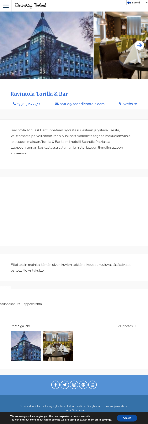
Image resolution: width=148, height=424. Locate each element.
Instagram (74, 386)
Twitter (65, 386)
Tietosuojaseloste (114, 406)
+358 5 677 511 (29, 104)
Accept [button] (127, 418)
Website (130, 104)
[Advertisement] (74, 211)
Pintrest (83, 386)
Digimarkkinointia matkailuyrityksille (40, 406)
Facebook (55, 386)
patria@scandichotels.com (82, 104)
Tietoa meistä (74, 406)
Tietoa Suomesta (74, 410)
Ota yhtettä (93, 406)
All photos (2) (127, 326)
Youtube (92, 386)
